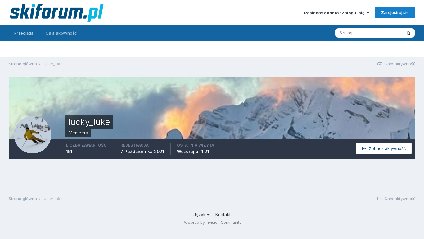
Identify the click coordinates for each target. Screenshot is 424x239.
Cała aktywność (61, 32)
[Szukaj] (408, 33)
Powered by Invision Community (212, 222)
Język (200, 214)
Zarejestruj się (395, 12)
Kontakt (223, 214)
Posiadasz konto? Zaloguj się (335, 12)
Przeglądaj (24, 32)
